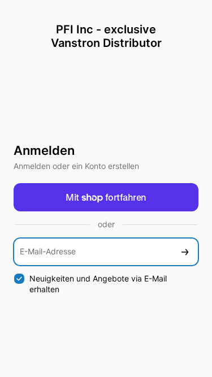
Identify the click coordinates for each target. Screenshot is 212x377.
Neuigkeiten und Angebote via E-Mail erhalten (98, 284)
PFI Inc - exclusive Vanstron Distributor (106, 36)
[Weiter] (184, 252)
